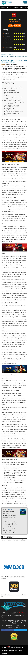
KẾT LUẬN (6, 115)
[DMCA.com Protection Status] (14, 636)
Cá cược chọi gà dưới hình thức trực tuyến (14, 97)
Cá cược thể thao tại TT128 (12, 92)
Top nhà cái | (16, 7)
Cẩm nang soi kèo (24, 7)
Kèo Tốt (10, 509)
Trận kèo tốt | (3, 7)
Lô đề (7, 95)
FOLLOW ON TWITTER (20, 630)
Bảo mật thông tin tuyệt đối (12, 106)
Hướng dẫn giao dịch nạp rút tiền (12, 110)
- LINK (10, 25)
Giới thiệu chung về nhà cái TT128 (12, 87)
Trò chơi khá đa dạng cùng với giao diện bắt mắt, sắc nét (15, 102)
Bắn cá (7, 93)
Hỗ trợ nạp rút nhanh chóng (12, 105)
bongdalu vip (19, 615)
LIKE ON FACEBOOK (7, 630)
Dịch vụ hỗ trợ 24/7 (10, 108)
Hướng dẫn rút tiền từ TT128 (12, 113)
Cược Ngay (17, 25)
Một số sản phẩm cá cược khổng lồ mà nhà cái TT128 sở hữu (14, 89)
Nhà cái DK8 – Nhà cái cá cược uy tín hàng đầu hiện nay (13, 595)
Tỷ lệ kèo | (9, 7)
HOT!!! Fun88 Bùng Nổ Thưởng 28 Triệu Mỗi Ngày (14, 540)
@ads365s (22, 613)
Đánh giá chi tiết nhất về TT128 (12, 100)
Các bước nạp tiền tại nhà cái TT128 (14, 111)
